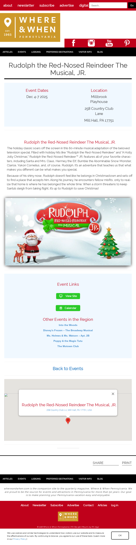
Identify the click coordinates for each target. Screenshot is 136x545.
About (7, 5)
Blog (100, 52)
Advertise (67, 5)
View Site (71, 296)
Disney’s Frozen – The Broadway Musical (68, 330)
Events (22, 52)
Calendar (70, 308)
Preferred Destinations (59, 52)
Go (132, 5)
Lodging (36, 52)
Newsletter (26, 5)
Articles (7, 52)
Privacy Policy (19, 539)
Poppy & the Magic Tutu (68, 340)
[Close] (113, 394)
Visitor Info (85, 52)
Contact (88, 505)
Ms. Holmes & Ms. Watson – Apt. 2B (68, 335)
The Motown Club (68, 346)
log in (114, 505)
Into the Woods (68, 325)
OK (120, 535)
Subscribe (46, 5)
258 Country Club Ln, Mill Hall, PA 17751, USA (69, 410)
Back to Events (68, 368)
